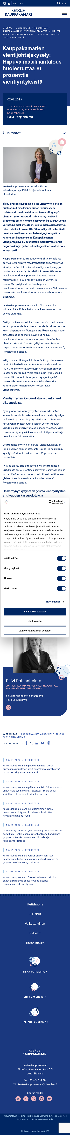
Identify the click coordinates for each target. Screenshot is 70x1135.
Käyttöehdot (23, 1119)
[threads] (49, 743)
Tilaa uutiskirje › (35, 971)
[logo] (18, 12)
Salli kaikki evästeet (35, 611)
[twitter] (31, 743)
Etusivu (7, 28)
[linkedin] (36, 743)
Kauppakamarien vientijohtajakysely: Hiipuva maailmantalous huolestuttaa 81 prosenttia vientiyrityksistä (31, 34)
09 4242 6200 (37, 1079)
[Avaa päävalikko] (64, 12)
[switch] (61, 568)
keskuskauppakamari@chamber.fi (37, 1084)
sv (21, 3)
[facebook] (26, 743)
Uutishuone (23, 28)
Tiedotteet (41, 28)
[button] (62, 3)
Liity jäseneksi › (35, 996)
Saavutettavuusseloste (14, 1115)
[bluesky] (42, 743)
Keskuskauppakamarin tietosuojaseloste (45, 1115)
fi (9, 3)
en (14, 3)
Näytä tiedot (53, 601)
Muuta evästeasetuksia (42, 1119)
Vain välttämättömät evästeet (35, 630)
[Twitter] (8, 707)
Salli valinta (35, 621)
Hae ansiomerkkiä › (35, 1022)
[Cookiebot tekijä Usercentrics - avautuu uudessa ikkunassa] (52, 502)
